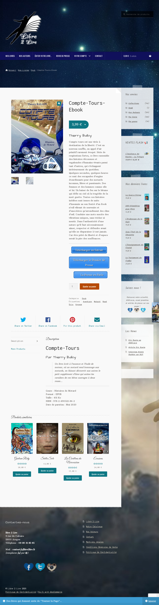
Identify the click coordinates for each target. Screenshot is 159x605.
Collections (133, 103)
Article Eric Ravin (136, 347)
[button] (59, 104)
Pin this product (72, 326)
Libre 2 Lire (92, 521)
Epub (33, 70)
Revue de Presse (63, 55)
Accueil (12, 70)
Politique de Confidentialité (101, 552)
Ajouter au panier (89, 286)
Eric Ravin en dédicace (134, 341)
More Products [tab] (18, 349)
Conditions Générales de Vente (102, 547)
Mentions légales (95, 542)
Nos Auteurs (24, 55)
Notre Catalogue (94, 527)
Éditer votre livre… (43, 55)
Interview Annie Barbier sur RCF (136, 353)
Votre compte (80, 55)
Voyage (78, 304)
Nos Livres (10, 55)
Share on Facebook (48, 326)
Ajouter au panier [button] (22, 474)
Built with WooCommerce (50, 592)
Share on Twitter (23, 326)
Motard (97, 301)
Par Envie (132, 117)
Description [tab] (17, 341)
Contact (99, 55)
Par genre (132, 121)
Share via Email (97, 326)
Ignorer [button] (152, 601)
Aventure (87, 301)
